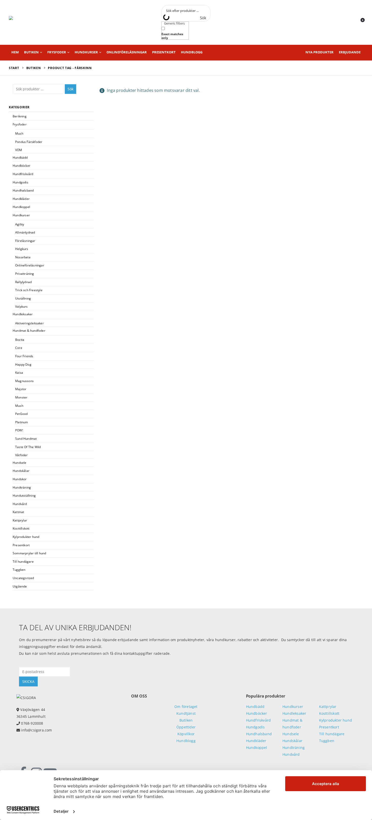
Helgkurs (21, 249)
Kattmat (18, 512)
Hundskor (20, 479)
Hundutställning (24, 495)
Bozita (19, 340)
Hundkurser (86, 52)
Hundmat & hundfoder (29, 330)
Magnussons (24, 381)
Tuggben (19, 569)
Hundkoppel (21, 207)
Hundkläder (21, 199)
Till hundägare (23, 561)
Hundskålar (21, 471)
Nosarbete (23, 257)
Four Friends (24, 356)
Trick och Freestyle (29, 290)
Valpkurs (21, 306)
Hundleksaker (23, 314)
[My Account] (348, 22)
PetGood (21, 414)
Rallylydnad (23, 282)
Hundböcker (21, 165)
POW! (19, 430)
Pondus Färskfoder (28, 142)
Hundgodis (20, 182)
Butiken (31, 52)
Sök (70, 89)
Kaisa (19, 372)
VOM (18, 150)
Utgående (20, 586)
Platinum (21, 422)
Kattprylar (20, 520)
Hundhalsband (23, 190)
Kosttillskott (21, 528)
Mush (19, 133)
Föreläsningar (25, 241)
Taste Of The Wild (28, 447)
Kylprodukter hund (26, 537)
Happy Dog (23, 364)
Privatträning (24, 273)
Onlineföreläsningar (127, 52)
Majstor (20, 389)
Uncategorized (23, 578)
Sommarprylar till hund (29, 553)
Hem (15, 52)
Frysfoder (56, 52)
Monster (21, 397)
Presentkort (164, 52)
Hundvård (20, 504)
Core (18, 348)
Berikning (20, 116)
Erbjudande (350, 52)
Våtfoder (21, 455)
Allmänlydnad (25, 232)
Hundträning (22, 487)
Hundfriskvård (23, 174)
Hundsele (20, 462)
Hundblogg (191, 52)
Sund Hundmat (26, 438)
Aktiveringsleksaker (29, 323)
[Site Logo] (31, 22)
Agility (19, 224)
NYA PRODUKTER (319, 52)
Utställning (23, 298)
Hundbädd (20, 157)
